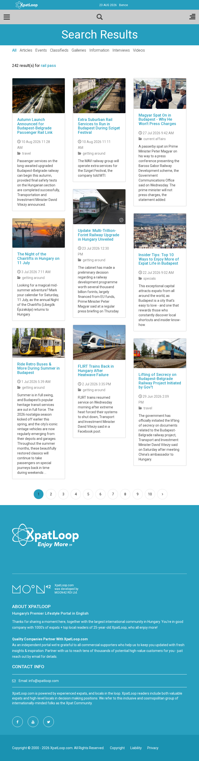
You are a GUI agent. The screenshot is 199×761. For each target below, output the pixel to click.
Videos (139, 50)
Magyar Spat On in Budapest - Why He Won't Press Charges (157, 119)
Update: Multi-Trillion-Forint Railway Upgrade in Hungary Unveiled (98, 234)
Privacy (152, 748)
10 (150, 494)
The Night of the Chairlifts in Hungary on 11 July (38, 258)
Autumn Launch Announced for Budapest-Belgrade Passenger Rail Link (34, 126)
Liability (136, 748)
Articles (26, 50)
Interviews (121, 50)
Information (99, 50)
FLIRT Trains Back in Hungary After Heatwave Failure (96, 370)
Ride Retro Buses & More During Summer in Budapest (38, 368)
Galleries (79, 50)
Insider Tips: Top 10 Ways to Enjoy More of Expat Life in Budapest (159, 259)
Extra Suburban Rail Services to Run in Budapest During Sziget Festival (99, 126)
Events (41, 50)
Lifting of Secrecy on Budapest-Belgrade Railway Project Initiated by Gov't (160, 381)
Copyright (117, 748)
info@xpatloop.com (44, 681)
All (14, 50)
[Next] (162, 494)
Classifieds (59, 50)
